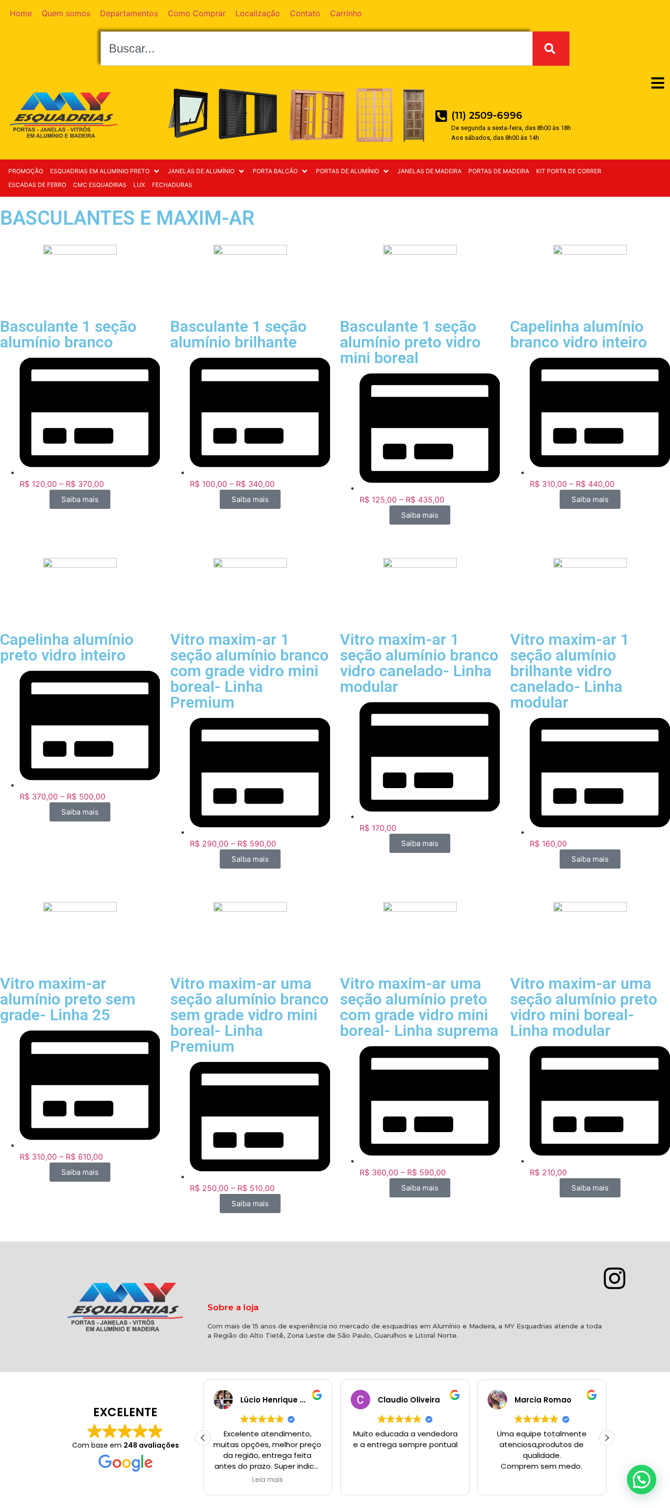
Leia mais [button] (267, 1480)
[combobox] (317, 48)
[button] (105, 171)
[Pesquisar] (551, 48)
